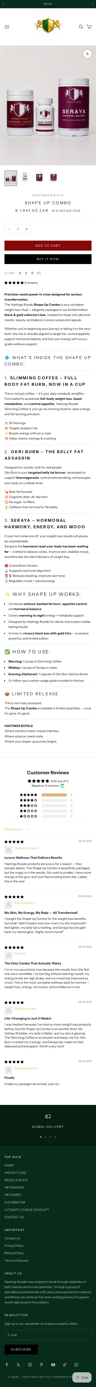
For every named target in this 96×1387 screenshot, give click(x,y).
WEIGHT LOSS (15, 1173)
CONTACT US (14, 1217)
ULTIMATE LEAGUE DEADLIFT (26, 1210)
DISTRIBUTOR (14, 1202)
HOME (9, 1165)
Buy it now (48, 259)
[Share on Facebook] (20, 273)
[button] (14, 283)
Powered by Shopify (70, 1377)
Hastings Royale (48, 195)
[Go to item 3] (39, 177)
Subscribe (21, 1349)
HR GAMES (12, 1195)
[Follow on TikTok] (65, 1364)
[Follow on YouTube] (53, 1364)
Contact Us (12, 1238)
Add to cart (48, 245)
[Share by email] (38, 273)
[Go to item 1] (10, 178)
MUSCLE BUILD (16, 1180)
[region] (48, 1121)
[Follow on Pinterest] (41, 1364)
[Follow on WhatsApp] (76, 1364)
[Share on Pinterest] (32, 273)
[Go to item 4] (53, 177)
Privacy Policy (13, 1246)
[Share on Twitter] (26, 273)
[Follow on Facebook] (6, 1364)
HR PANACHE (14, 1187)
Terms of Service (16, 1261)
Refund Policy (14, 1253)
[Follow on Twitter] (18, 1364)
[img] (14, 842)
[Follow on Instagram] (30, 1364)
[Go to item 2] (25, 177)
